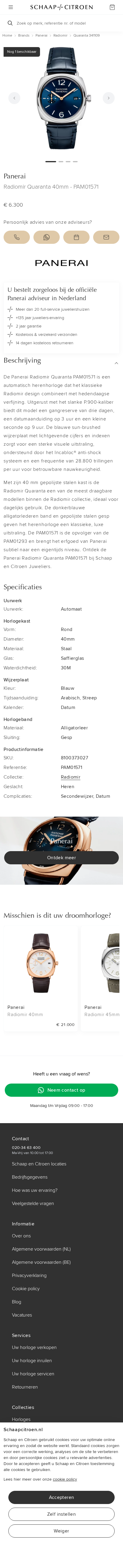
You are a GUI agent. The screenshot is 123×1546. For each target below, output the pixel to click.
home (7, 35)
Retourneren (25, 1387)
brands (24, 35)
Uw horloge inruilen (32, 1361)
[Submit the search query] (10, 23)
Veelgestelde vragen (33, 1204)
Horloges (21, 1419)
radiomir (60, 35)
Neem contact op (66, 1090)
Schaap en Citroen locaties (39, 1164)
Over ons (21, 1236)
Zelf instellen (61, 1514)
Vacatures (22, 1315)
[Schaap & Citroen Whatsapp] (46, 237)
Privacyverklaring (29, 1275)
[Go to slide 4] (75, 161)
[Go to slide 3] (68, 161)
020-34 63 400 (26, 1147)
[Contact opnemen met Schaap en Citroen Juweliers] (106, 237)
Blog (16, 1302)
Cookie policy (26, 1289)
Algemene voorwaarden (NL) (41, 1249)
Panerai (15, 176)
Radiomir (70, 777)
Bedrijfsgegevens (29, 1177)
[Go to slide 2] (61, 161)
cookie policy (65, 1479)
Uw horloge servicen (33, 1374)
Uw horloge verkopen (34, 1347)
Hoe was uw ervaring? (34, 1190)
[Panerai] (61, 263)
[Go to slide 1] (50, 161)
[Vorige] (14, 98)
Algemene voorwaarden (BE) (41, 1262)
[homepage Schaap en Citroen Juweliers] (61, 7)
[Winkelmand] (112, 7)
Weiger (61, 1531)
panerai (41, 35)
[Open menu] (11, 7)
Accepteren (61, 1497)
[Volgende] (109, 98)
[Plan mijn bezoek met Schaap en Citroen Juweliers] (76, 237)
